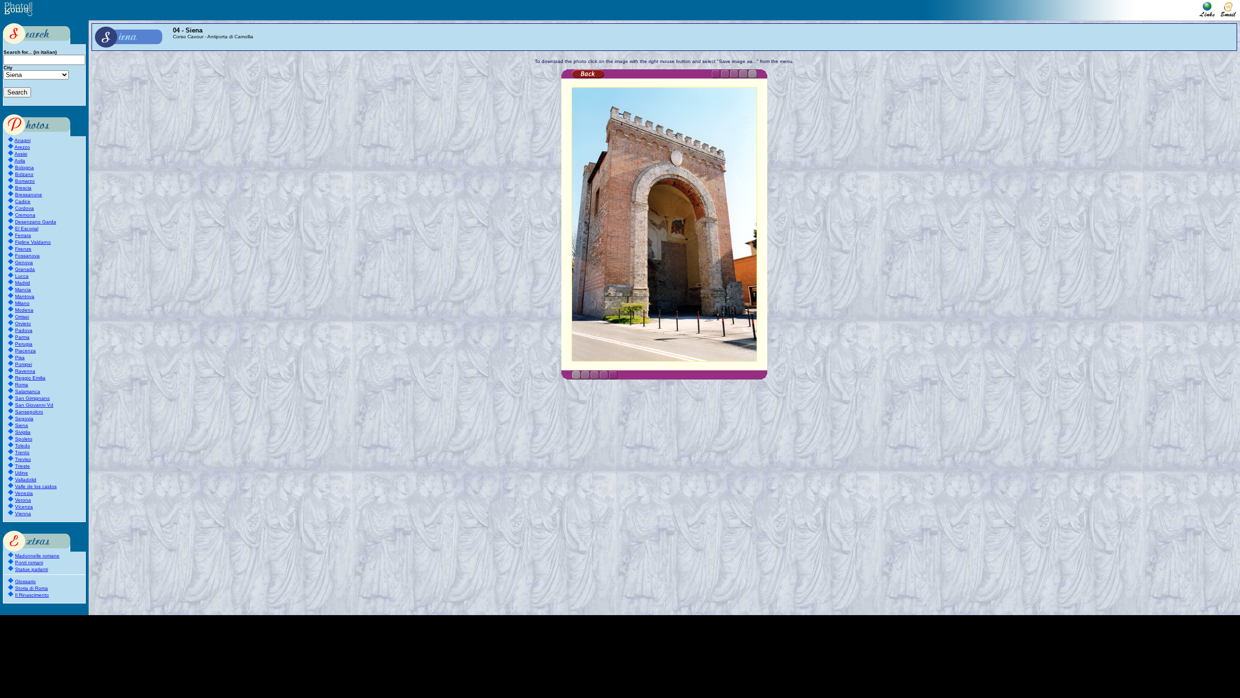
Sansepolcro (29, 411)
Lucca (22, 276)
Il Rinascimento (32, 595)
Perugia (23, 344)
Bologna (24, 167)
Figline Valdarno (33, 242)
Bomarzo (25, 181)
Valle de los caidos (36, 486)
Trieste (22, 466)
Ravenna (25, 371)
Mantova (24, 296)
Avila (20, 160)
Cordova (24, 208)
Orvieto (23, 323)
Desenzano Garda (35, 221)
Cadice (23, 201)
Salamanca (27, 391)
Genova (24, 262)
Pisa (20, 357)
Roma (21, 384)
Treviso (23, 459)
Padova (23, 330)
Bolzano (24, 174)
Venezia (24, 493)
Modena (24, 310)
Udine (21, 473)
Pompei (23, 364)
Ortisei (22, 316)
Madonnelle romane (37, 555)
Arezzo (22, 147)
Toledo (22, 445)
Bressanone (28, 194)
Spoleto (23, 439)
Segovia (24, 418)
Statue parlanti (31, 569)
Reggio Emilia (30, 378)
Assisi (21, 154)
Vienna (23, 513)
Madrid (22, 283)
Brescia (23, 187)
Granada (25, 269)
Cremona (25, 215)
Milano (22, 303)
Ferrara (23, 235)
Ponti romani (29, 562)
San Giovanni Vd (34, 405)
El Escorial (26, 228)
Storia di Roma (31, 588)
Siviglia (23, 432)
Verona (23, 500)
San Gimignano (32, 398)
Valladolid (25, 479)
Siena (21, 425)
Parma (22, 337)
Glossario (25, 581)
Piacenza (25, 350)
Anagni (23, 140)
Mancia (23, 289)
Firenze (23, 249)
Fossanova (27, 255)
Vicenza (24, 506)
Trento (22, 452)
